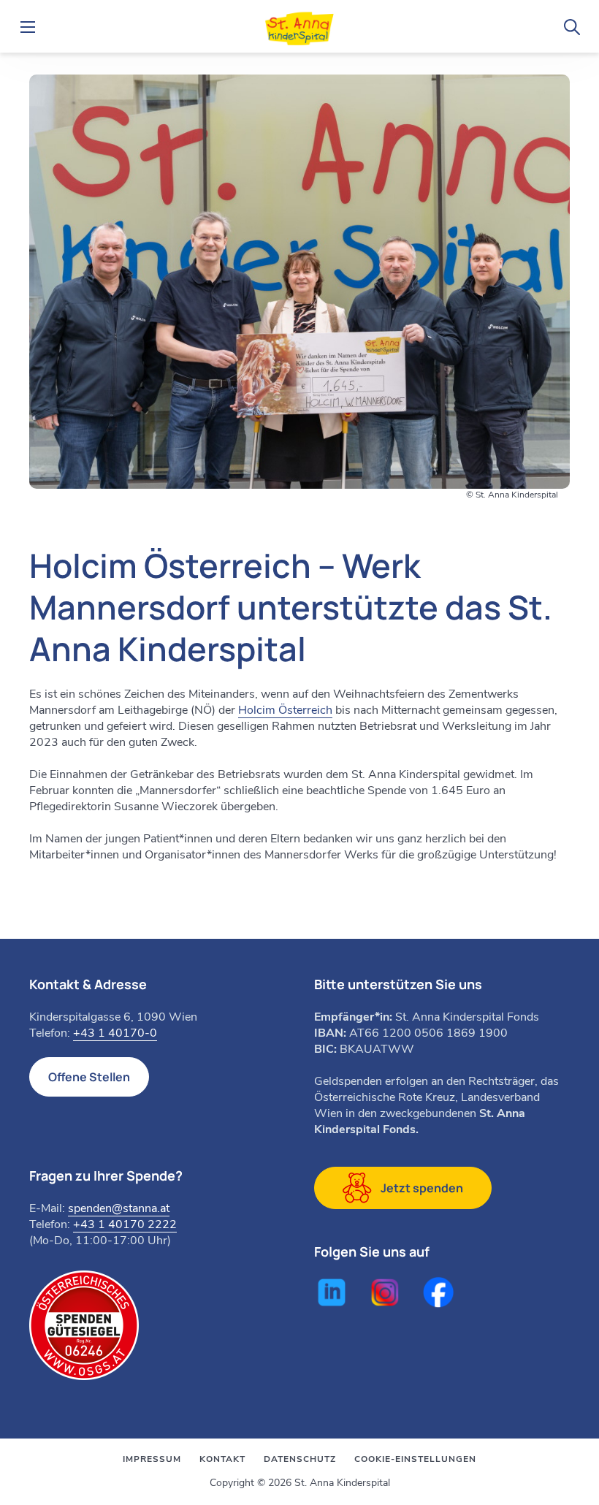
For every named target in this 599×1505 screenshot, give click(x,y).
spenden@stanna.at (118, 1208)
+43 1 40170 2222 (125, 1224)
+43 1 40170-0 (115, 1033)
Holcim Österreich (285, 710)
